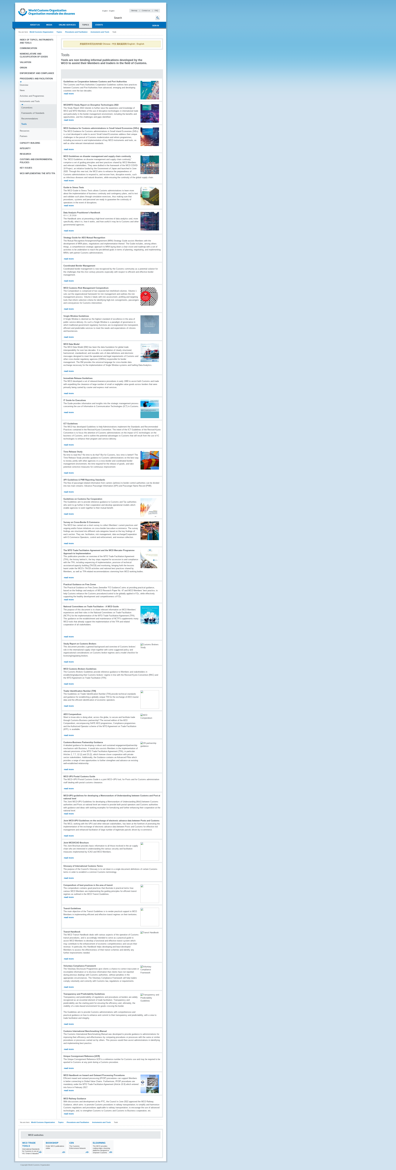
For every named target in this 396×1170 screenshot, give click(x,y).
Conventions (26, 108)
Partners (23, 136)
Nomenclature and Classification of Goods (34, 55)
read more (69, 93)
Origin (23, 68)
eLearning (99, 1143)
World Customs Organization (42, 32)
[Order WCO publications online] (64, 1152)
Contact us (146, 10)
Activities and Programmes (32, 96)
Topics (59, 32)
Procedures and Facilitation (76, 32)
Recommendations (29, 118)
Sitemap (134, 10)
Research (25, 154)
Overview (24, 85)
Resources (24, 131)
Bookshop (52, 1143)
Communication (28, 48)
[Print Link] (150, 56)
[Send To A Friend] (160, 56)
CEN (71, 1143)
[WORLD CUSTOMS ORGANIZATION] (19, 25)
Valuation (25, 62)
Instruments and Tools (100, 32)
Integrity (25, 148)
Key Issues (26, 168)
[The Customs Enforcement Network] (87, 1152)
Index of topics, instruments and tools (36, 41)
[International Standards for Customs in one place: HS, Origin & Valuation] (40, 1152)
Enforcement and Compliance (37, 73)
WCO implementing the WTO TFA (37, 173)
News (22, 90)
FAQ (156, 10)
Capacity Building (30, 143)
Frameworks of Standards (32, 113)
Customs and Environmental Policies (36, 161)
